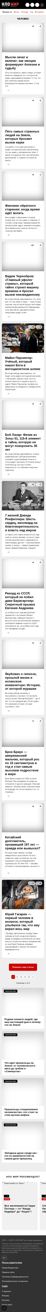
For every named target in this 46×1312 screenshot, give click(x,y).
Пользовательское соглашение (15, 1281)
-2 (40, 404)
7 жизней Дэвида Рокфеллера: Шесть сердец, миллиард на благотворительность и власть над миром (22, 523)
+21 (32, 245)
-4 (40, 245)
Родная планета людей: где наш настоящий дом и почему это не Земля (22, 1022)
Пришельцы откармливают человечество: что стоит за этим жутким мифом (21, 1112)
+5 (33, 484)
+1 (33, 721)
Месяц (16, 12)
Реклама (5, 1296)
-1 (40, 175)
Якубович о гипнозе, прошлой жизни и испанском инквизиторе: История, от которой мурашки (23, 681)
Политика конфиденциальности (15, 1277)
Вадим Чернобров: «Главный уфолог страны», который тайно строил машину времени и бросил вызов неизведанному (22, 285)
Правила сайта (8, 1272)
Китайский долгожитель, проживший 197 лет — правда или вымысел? (22, 843)
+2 (33, 404)
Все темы (37, 5)
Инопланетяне (10, 991)
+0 (33, 26)
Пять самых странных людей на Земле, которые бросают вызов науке (22, 137)
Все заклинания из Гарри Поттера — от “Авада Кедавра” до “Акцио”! (19, 1208)
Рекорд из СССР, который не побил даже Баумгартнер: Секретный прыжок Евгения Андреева (20, 601)
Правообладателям (10, 1268)
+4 (33, 562)
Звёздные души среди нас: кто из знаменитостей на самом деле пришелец (20, 1156)
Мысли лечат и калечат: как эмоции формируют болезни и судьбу (22, 62)
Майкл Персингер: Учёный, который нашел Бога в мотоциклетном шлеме (22, 363)
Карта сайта (7, 1305)
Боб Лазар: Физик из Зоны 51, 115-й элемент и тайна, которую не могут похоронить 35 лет (23, 442)
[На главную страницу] (10, 5)
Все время (39, 12)
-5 (40, 562)
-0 (40, 26)
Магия (7, 1199)
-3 (40, 643)
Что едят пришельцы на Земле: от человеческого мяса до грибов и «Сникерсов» (19, 1067)
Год (31, 12)
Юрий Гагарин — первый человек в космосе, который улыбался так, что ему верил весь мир (22, 921)
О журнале (6, 1291)
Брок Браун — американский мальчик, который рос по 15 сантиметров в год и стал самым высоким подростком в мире (22, 763)
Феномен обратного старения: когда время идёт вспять (22, 209)
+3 (33, 883)
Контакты (6, 1300)
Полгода (24, 12)
